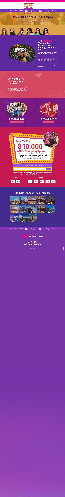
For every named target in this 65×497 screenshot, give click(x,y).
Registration (21, 10)
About (53, 10)
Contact (56, 10)
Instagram (54, 6)
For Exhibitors (47, 11)
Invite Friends (26, 11)
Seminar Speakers (40, 11)
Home (7, 10)
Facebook (57, 6)
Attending (11, 10)
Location (16, 10)
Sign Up (48, 168)
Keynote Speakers (33, 11)
